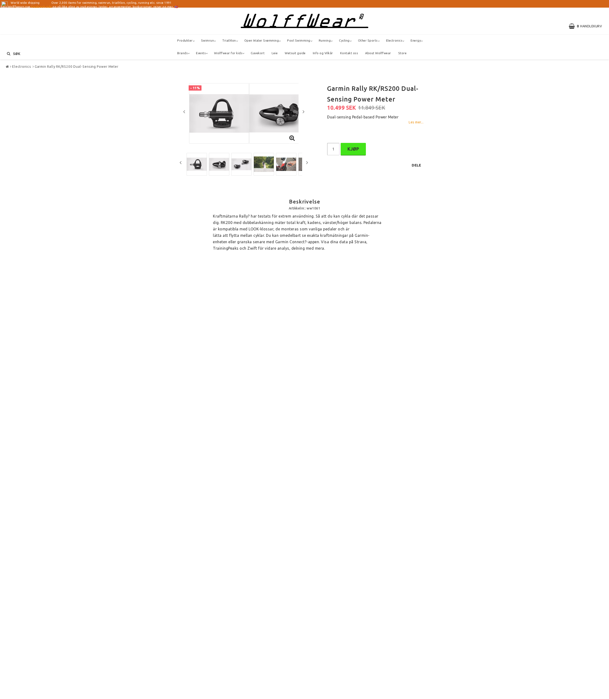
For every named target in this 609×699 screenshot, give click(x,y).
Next (303, 111)
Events (201, 53)
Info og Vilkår (323, 53)
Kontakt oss (349, 53)
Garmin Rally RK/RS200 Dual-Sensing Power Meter (76, 66)
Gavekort (258, 53)
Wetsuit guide (295, 53)
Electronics (394, 40)
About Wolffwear (378, 53)
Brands (182, 53)
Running (325, 40)
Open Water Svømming (261, 40)
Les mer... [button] (415, 122)
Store (402, 53)
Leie (275, 53)
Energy (416, 40)
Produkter (185, 40)
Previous (184, 111)
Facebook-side (41, 6)
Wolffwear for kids (228, 53)
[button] (587, 26)
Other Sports (368, 40)
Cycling (344, 40)
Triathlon (229, 40)
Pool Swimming (298, 40)
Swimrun (207, 40)
